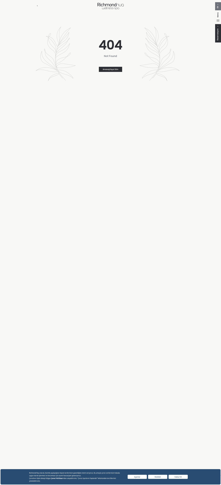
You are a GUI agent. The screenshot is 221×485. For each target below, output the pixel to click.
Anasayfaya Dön (110, 69)
